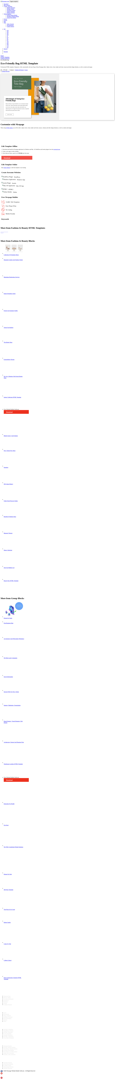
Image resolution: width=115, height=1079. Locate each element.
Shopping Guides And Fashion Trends (13, 260)
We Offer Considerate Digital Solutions (13, 847)
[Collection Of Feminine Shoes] (14, 253)
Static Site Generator (9, 1053)
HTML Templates (11, 12)
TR (8, 41)
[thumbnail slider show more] (1, 233)
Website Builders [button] (7, 14)
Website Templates (11, 7)
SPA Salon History (8, 484)
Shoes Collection (8, 550)
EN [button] (4, 29)
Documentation (10, 25)
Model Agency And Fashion (11, 435)
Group (26, 70)
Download (6, 4)
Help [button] (5, 22)
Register (6, 51)
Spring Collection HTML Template (12, 397)
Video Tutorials (10, 24)
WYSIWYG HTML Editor (10, 1051)
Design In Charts (8, 618)
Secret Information (8, 676)
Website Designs (10, 9)
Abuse (5, 1003)
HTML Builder (9, 127)
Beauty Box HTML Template (11, 580)
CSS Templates (7, 1033)
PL (7, 39)
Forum (5, 1019)
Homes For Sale (8, 874)
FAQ (5, 1012)
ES (7, 37)
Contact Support (10, 26)
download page (56, 149)
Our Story (6, 825)
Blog (5, 21)
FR (7, 34)
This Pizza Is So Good (9, 909)
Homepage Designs (8, 1066)
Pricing (5, 19)
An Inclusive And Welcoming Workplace (14, 638)
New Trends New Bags (9, 450)
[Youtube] (2, 1074)
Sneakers (6, 467)
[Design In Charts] (14, 616)
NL (8, 33)
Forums (5, 20)
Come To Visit (7, 944)
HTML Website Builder (12, 15)
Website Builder (8, 1046)
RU (8, 43)
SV (8, 47)
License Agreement (8, 999)
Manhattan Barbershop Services (11, 277)
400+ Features (7, 5)
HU (8, 44)
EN (8, 30)
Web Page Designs (8, 1064)
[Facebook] (2, 1071)
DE (8, 32)
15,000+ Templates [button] (8, 6)
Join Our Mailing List (9, 567)
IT (7, 36)
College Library (8, 960)
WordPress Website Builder (13, 16)
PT (7, 40)
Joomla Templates (11, 11)
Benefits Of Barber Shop (10, 516)
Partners (6, 1001)
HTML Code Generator (9, 1054)
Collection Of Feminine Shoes (11, 254)
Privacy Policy (7, 997)
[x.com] (2, 1076)
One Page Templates (9, 1037)
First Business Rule (8, 623)
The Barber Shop (8, 342)
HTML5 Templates (8, 1036)
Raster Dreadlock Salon (9, 293)
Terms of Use (7, 996)
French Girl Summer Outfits (11, 310)
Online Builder (7, 167)
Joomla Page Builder (11, 17)
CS (7, 46)
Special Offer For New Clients (11, 691)
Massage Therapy (8, 533)
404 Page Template (8, 889)
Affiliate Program (8, 1017)
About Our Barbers (8, 327)
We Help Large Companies (10, 658)
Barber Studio (7, 922)
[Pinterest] (2, 1078)
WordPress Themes (11, 10)
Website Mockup (8, 1068)
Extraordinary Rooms (9, 359)
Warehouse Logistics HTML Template (13, 764)
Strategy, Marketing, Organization (12, 705)
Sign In (5, 49)
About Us (6, 1000)
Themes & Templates (9, 1025)
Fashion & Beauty (19, 70)
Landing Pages (7, 1065)
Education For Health (9, 803)
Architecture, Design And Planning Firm (14, 742)
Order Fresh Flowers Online (11, 501)
